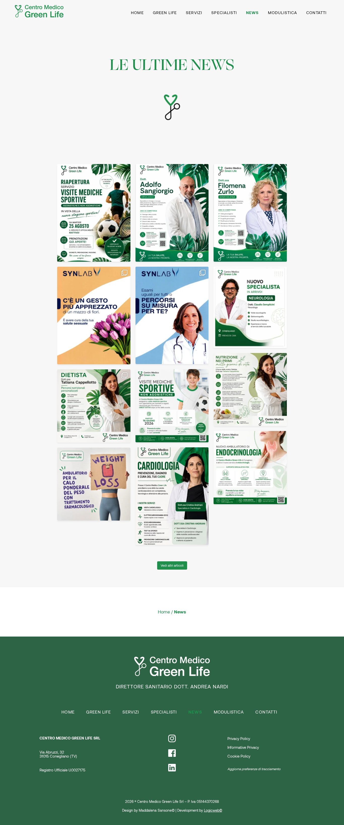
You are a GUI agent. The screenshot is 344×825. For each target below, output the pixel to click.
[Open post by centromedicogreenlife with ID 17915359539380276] (172, 405)
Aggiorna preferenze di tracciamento (254, 769)
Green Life (165, 13)
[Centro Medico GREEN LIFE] (39, 11)
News (252, 12)
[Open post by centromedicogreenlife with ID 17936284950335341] (172, 213)
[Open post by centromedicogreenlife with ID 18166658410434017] (250, 307)
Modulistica (282, 13)
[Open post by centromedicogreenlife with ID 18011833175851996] (93, 484)
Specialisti (224, 13)
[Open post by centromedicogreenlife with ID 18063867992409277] (250, 467)
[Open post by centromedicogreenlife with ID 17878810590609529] (93, 315)
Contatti (316, 13)
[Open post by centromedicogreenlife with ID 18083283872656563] (93, 213)
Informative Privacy (243, 747)
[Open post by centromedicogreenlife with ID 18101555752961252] (172, 496)
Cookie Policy (238, 756)
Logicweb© (213, 810)
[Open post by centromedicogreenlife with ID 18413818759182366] (250, 389)
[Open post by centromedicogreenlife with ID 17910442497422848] (172, 315)
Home (137, 13)
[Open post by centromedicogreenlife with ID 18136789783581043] (250, 213)
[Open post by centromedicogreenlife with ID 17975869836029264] (93, 406)
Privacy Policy (238, 739)
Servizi (194, 13)
